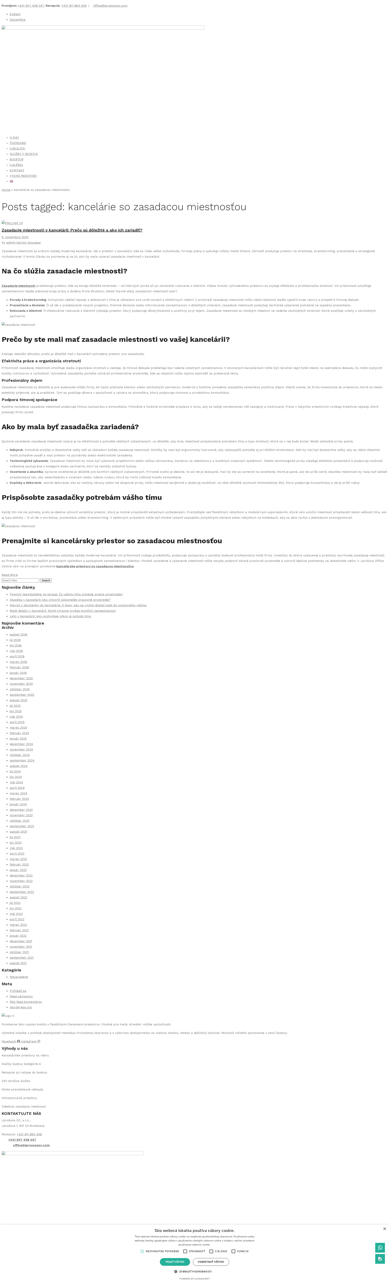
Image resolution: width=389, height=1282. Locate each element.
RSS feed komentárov (26, 1002)
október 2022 (19, 886)
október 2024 (20, 755)
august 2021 (18, 963)
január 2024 (18, 804)
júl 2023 (15, 837)
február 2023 (19, 864)
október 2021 (19, 952)
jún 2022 (15, 908)
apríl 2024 (17, 788)
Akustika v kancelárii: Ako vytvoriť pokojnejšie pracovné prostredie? (60, 600)
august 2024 (19, 766)
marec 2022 (18, 925)
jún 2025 (16, 711)
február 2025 (19, 733)
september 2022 (22, 892)
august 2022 (18, 897)
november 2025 (21, 684)
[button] (142, 1251)
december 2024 (21, 744)
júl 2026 (15, 640)
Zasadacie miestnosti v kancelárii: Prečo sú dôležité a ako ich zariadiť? (72, 230)
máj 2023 (16, 848)
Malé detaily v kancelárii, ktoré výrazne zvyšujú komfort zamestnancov (63, 611)
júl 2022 (15, 903)
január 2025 (18, 738)
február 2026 (19, 667)
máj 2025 (16, 716)
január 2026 (18, 673)
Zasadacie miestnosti (18, 286)
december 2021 (21, 941)
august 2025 (18, 700)
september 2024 (22, 760)
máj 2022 (16, 914)
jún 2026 (16, 645)
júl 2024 (15, 771)
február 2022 (19, 930)
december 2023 (21, 810)
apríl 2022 (17, 919)
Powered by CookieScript (195, 1278)
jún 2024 (16, 777)
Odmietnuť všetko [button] (211, 1262)
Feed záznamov (21, 996)
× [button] (384, 1228)
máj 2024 (16, 782)
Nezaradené (34, 242)
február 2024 (19, 799)
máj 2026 (16, 651)
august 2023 (18, 832)
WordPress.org (21, 1007)
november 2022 (21, 881)
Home (6, 190)
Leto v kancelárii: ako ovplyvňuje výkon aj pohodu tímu (50, 616)
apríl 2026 (17, 656)
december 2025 (21, 678)
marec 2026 (18, 662)
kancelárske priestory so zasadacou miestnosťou (95, 566)
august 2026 (18, 634)
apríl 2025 (17, 722)
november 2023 (21, 815)
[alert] (194, 1253)
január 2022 (18, 936)
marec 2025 (18, 727)
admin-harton (17, 242)
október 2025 (20, 689)
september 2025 (22, 695)
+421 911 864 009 (74, 6)
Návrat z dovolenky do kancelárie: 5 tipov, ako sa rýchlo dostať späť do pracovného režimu (78, 605)
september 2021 (22, 957)
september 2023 (22, 826)
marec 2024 (18, 793)
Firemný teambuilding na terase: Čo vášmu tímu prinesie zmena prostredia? (66, 594)
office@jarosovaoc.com (110, 6)
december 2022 (21, 875)
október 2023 (19, 821)
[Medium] (380, 1259)
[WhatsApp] (380, 1248)
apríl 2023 (17, 853)
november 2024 (21, 749)
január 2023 (18, 870)
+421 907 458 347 (31, 6)
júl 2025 (15, 706)
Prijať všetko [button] (175, 1262)
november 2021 (21, 947)
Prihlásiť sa (18, 991)
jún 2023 (15, 842)
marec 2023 (18, 859)
